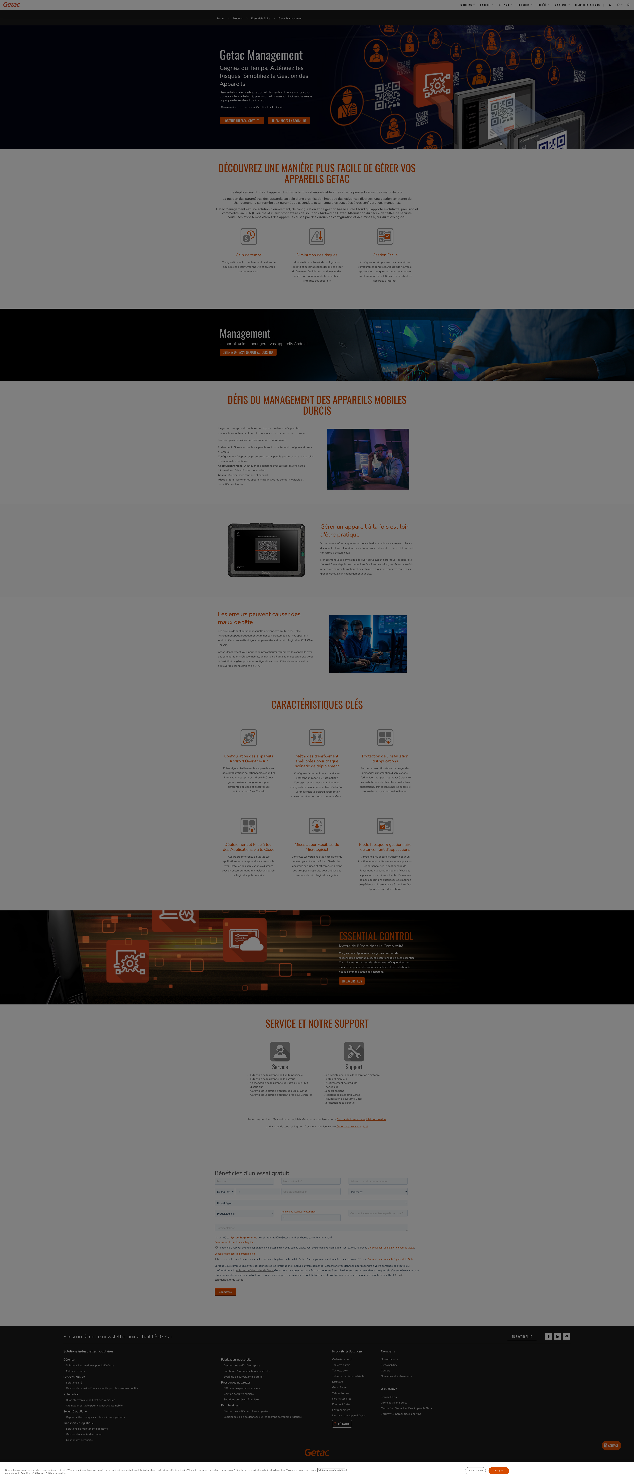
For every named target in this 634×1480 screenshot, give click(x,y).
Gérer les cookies (475, 1470)
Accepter (498, 1470)
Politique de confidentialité (331, 1470)
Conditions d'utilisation (32, 1473)
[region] (317, 1471)
